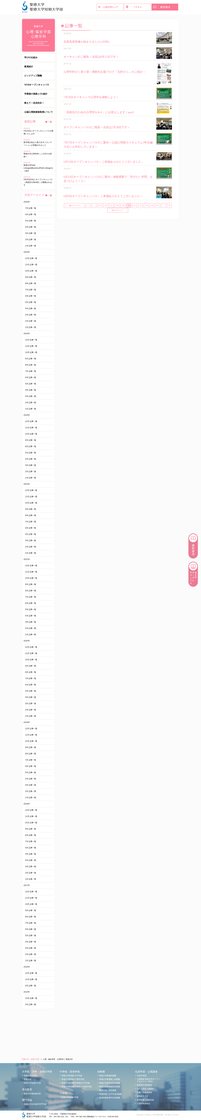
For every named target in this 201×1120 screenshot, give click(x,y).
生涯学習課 (141, 1076)
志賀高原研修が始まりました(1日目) (86, 41)
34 (152, 205)
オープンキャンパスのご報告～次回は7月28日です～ (97, 127)
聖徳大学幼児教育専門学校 (35, 1104)
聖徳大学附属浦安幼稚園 (109, 1087)
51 (169, 205)
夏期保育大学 (142, 1096)
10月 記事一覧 (31, 271)
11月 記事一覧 (31, 265)
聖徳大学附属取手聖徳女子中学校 (76, 1083)
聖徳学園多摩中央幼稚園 (109, 1098)
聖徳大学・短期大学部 (30, 1059)
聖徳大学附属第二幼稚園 (109, 1079)
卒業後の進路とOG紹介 (36, 94)
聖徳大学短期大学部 (32, 1083)
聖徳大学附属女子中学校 (72, 1076)
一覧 (50, 122)
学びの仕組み (31, 57)
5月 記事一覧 (30, 221)
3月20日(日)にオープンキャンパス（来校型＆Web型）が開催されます (38, 182)
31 (135, 205)
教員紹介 (28, 66)
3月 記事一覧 (30, 233)
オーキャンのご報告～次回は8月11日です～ (91, 56)
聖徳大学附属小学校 (70, 1097)
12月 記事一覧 (31, 258)
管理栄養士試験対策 (145, 1100)
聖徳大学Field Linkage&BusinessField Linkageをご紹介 (38, 168)
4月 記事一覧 (30, 227)
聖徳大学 (27, 1079)
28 (117, 205)
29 (123, 205)
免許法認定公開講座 (145, 1089)
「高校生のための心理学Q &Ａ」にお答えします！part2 (99, 112)
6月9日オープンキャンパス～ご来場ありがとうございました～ (103, 196)
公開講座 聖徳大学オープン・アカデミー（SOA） (149, 1080)
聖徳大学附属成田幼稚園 (109, 1083)
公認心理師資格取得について (38, 112)
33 (146, 205)
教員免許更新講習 (144, 1085)
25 (100, 205)
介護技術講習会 (143, 1103)
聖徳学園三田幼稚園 (107, 1090)
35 (158, 205)
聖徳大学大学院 (30, 1076)
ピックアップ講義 (33, 75)
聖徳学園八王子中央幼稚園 (110, 1094)
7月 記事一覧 (30, 208)
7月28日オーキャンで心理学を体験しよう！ (91, 97)
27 (111, 205)
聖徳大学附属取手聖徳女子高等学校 (77, 1087)
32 (140, 205)
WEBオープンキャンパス (36, 85)
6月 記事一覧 (30, 214)
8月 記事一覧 (30, 283)
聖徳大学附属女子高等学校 (73, 1079)
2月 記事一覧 (30, 239)
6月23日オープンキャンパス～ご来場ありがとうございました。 (104, 161)
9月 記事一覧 (30, 277)
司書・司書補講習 (144, 1092)
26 (105, 205)
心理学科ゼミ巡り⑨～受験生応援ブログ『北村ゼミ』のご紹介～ (105, 71)
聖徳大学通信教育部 (32, 1094)
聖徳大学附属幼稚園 (107, 1076)
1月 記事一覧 (30, 246)
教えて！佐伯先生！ (34, 103)
